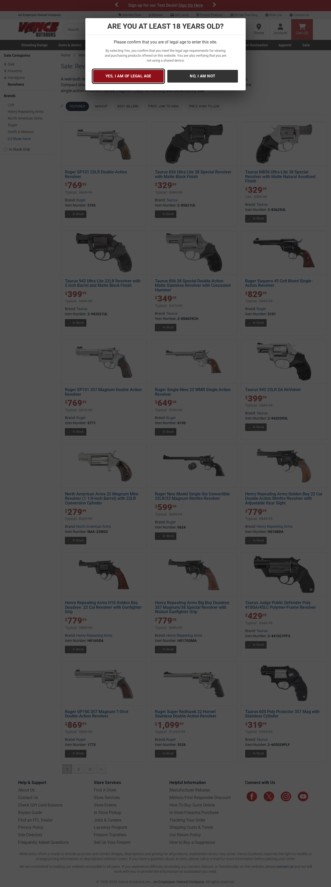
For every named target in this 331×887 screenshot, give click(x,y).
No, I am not (202, 76)
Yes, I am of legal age (128, 76)
